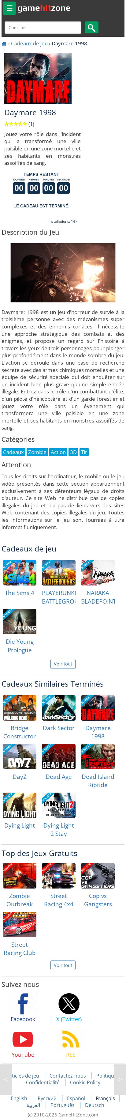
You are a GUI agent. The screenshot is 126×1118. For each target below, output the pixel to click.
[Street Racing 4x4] (59, 876)
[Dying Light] (19, 805)
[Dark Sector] (59, 708)
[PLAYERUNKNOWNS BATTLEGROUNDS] (59, 573)
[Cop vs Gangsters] (98, 876)
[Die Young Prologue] (19, 621)
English (19, 1098)
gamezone (44, 8)
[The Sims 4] (19, 573)
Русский (48, 1098)
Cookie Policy (85, 1082)
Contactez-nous (68, 1075)
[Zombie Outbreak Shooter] (19, 876)
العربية (34, 1105)
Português (63, 1105)
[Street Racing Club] (19, 924)
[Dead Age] (59, 756)
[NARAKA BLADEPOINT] (98, 573)
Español (77, 1098)
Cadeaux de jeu (29, 43)
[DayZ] (19, 756)
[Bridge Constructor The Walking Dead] (19, 708)
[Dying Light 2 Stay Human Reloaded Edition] (59, 805)
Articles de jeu (23, 1075)
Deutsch (94, 1105)
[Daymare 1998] (98, 708)
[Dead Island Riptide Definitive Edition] (98, 756)
